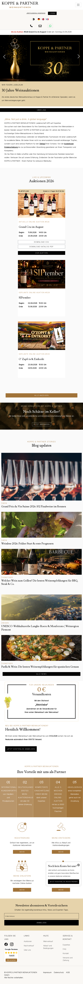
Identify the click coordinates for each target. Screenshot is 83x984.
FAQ (64, 949)
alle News (41, 674)
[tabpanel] (41, 73)
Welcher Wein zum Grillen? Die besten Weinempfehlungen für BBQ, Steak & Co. (39, 582)
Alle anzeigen (41, 395)
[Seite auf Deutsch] (39, 19)
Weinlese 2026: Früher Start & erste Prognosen (27, 543)
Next (80, 56)
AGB (68, 972)
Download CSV (41, 242)
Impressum (47, 972)
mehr (22, 852)
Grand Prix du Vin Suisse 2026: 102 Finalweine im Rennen (33, 506)
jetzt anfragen (42, 424)
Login (52, 13)
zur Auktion (41, 253)
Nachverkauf (29, 946)
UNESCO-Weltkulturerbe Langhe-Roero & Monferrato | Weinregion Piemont (40, 628)
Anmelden (41, 923)
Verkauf (42, 144)
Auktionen (28, 941)
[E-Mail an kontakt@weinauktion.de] (40, 26)
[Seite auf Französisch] (48, 19)
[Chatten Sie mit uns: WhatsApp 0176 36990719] (50, 26)
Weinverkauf (48, 941)
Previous (3, 56)
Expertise (66, 945)
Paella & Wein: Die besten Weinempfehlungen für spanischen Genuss (40, 666)
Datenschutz (59, 972)
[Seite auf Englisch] (43, 19)
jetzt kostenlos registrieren (64, 882)
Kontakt (66, 953)
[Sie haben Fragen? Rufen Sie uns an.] (31, 26)
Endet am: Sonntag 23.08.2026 (42, 32)
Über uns (41, 110)
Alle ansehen (11, 960)
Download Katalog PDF (41, 247)
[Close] (78, 865)
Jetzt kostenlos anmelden (21, 749)
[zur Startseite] (31, 5)
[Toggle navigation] (78, 5)
